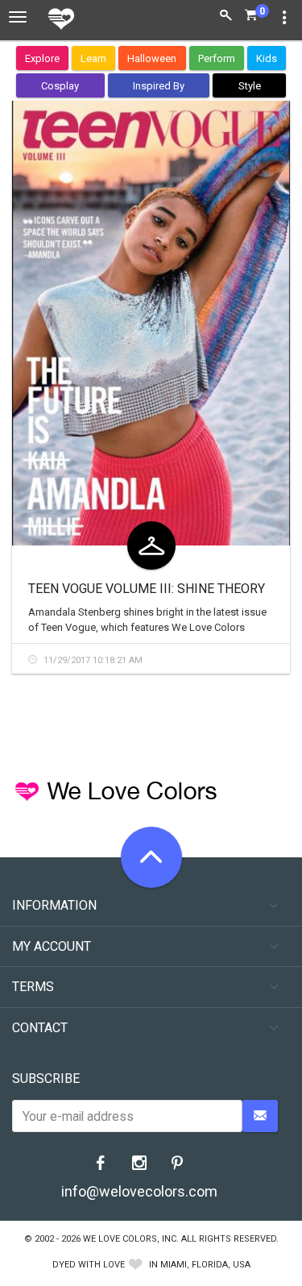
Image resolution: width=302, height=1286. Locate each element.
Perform (216, 58)
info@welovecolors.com (139, 1191)
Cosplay (60, 86)
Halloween (151, 58)
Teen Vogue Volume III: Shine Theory (146, 588)
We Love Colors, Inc (129, 1239)
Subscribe (46, 1078)
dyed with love (88, 1264)
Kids (266, 58)
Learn (93, 58)
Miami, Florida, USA (205, 1264)
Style (249, 86)
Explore (42, 58)
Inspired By (158, 86)
